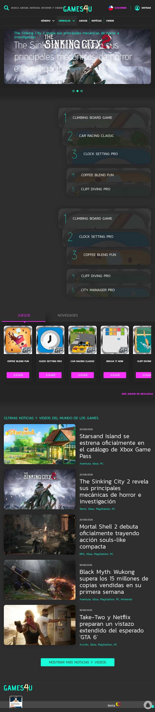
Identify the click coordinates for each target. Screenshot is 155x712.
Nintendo (126, 599)
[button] (48, 20)
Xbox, (95, 463)
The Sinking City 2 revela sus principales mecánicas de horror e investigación (114, 491)
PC (101, 463)
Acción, (84, 644)
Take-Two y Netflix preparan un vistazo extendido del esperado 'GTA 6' (112, 627)
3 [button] (82, 91)
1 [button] (73, 91)
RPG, (82, 554)
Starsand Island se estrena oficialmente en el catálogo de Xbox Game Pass (115, 446)
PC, (118, 599)
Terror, (83, 508)
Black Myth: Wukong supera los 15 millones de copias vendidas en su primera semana (114, 581)
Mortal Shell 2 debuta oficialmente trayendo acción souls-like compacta (109, 536)
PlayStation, (103, 508)
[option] (77, 56)
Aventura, (85, 463)
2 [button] (77, 91)
